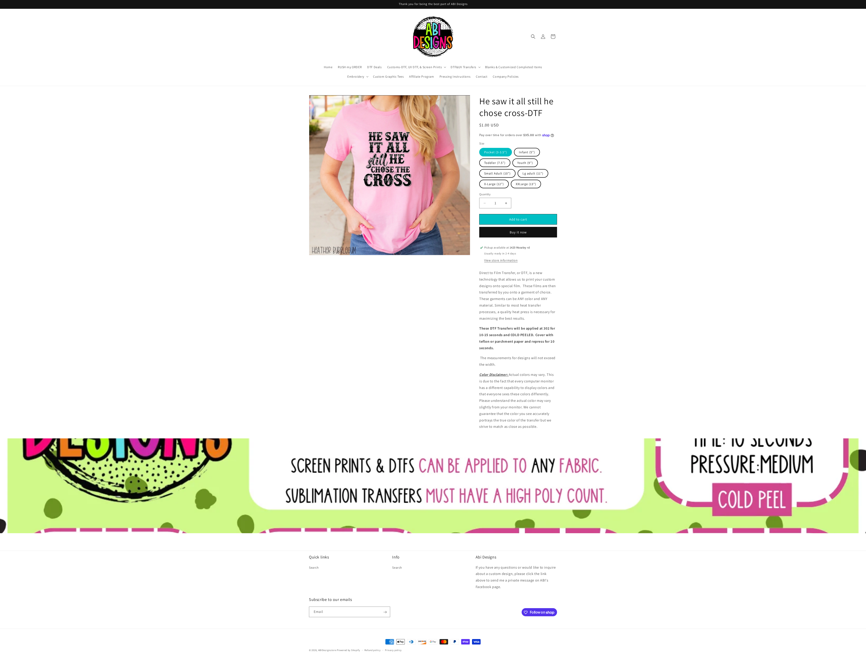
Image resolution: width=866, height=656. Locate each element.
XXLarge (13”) (526, 184)
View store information (501, 260)
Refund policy (372, 649)
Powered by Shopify (348, 650)
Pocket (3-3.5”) (495, 152)
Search (314, 567)
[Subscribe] (385, 612)
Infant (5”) (527, 152)
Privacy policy (393, 649)
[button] (416, 67)
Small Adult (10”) (497, 173)
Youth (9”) (525, 163)
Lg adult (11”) (533, 173)
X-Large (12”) (494, 184)
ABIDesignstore (327, 650)
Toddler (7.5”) (494, 163)
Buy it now (518, 232)
